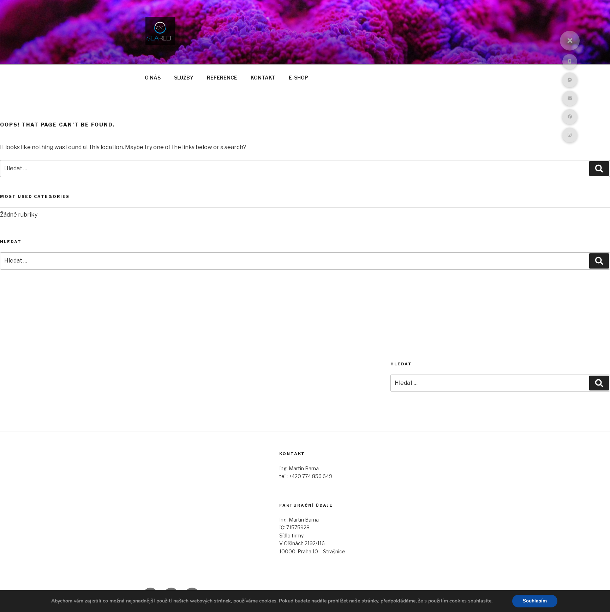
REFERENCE (222, 78)
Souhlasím (535, 601)
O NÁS (153, 78)
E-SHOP (298, 78)
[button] (570, 41)
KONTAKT (263, 78)
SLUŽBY (183, 78)
